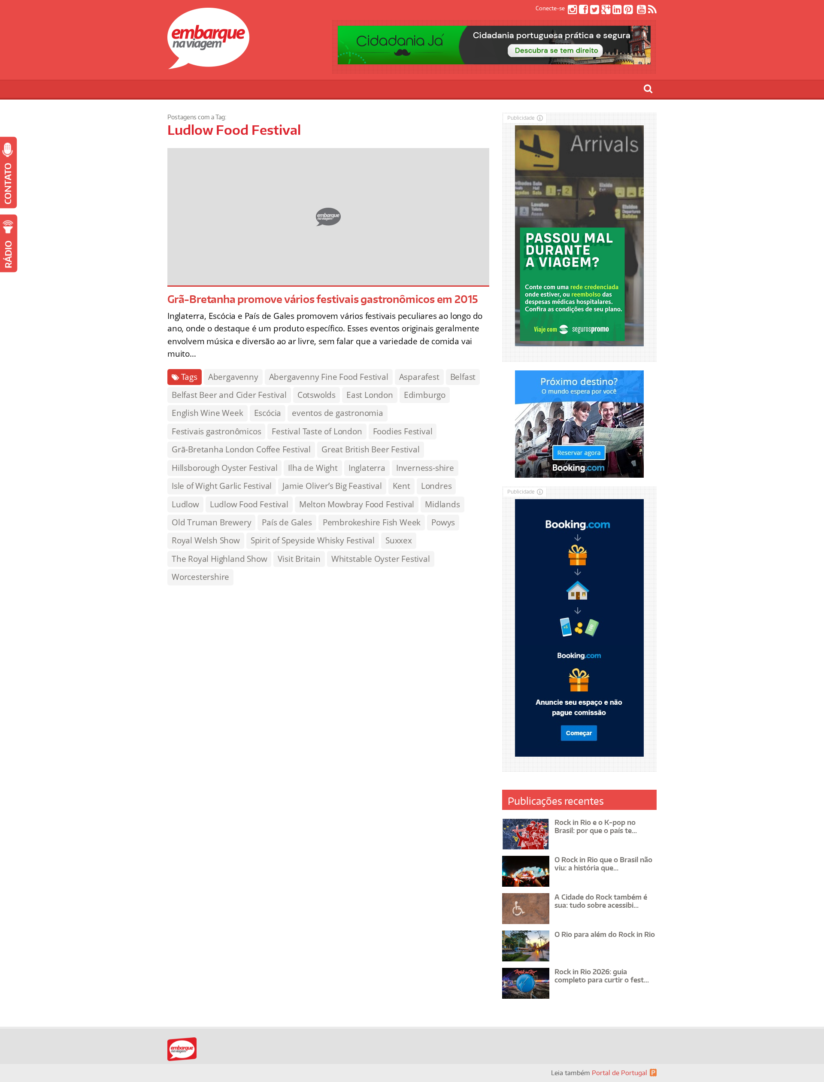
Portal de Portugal (619, 1073)
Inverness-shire (425, 467)
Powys (443, 522)
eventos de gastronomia (337, 412)
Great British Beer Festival (370, 449)
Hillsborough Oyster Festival (224, 467)
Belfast (463, 376)
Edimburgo (424, 394)
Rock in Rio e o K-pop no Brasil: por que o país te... (595, 826)
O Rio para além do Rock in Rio (604, 934)
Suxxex (398, 540)
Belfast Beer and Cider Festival (229, 394)
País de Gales (287, 522)
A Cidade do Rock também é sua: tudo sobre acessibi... (600, 901)
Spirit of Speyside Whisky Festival (313, 540)
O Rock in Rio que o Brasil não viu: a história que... (603, 863)
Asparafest (419, 376)
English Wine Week (207, 412)
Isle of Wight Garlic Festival (222, 485)
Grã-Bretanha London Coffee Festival (241, 449)
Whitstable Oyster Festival (380, 558)
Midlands (442, 504)
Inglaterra (366, 467)
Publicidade (521, 118)
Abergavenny (233, 376)
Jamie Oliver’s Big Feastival (332, 485)
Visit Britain (299, 558)
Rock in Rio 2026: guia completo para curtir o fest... (601, 975)
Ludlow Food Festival (249, 504)
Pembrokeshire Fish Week (372, 522)
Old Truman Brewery (211, 522)
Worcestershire (200, 576)
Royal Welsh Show (206, 540)
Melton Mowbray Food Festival (356, 504)
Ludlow (185, 504)
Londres (436, 485)
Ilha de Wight (312, 467)
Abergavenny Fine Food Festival (328, 376)
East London (369, 394)
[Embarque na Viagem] (208, 64)
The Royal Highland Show (219, 558)
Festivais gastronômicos (216, 431)
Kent (401, 485)
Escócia (268, 412)
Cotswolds (316, 394)
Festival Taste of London (317, 431)
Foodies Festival (403, 431)
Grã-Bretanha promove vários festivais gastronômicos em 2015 (322, 299)
